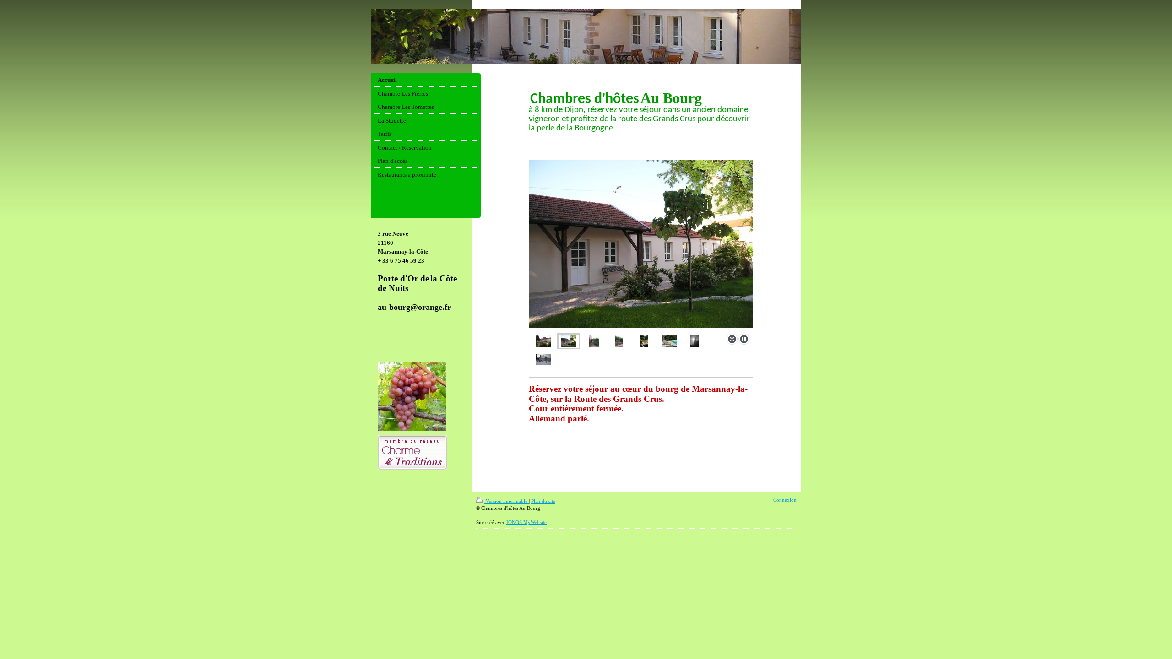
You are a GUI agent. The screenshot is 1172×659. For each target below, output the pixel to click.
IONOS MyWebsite (526, 522)
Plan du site (543, 501)
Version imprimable (506, 501)
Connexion (785, 499)
